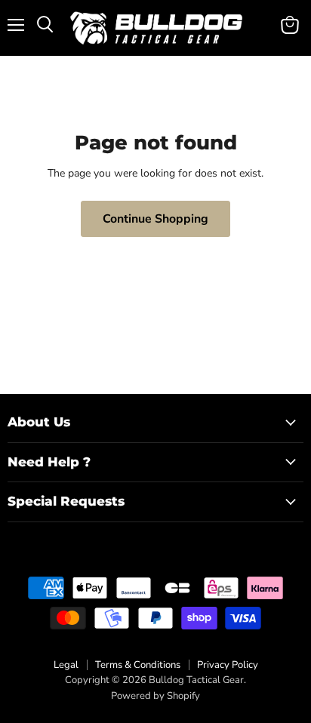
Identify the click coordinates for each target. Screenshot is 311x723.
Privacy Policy (227, 665)
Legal (66, 665)
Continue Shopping (155, 219)
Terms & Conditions (137, 665)
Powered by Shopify (155, 696)
